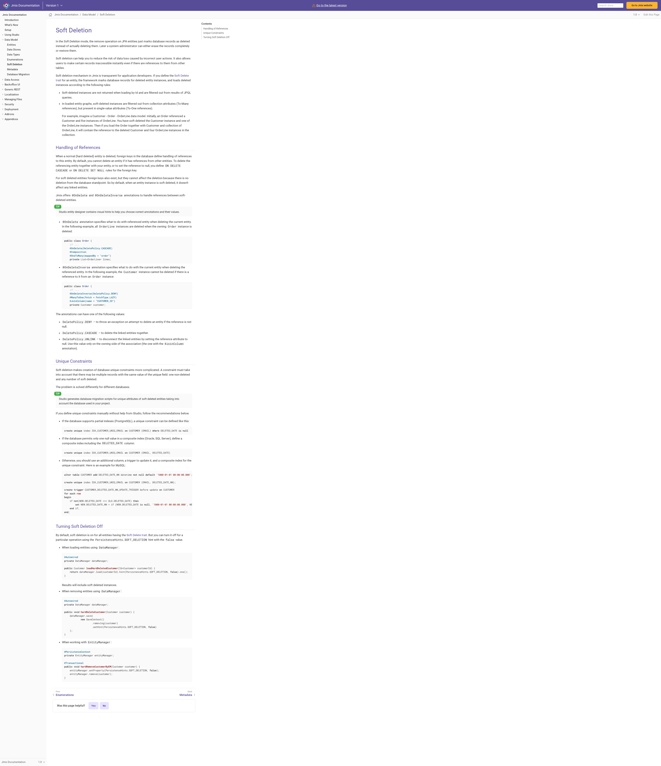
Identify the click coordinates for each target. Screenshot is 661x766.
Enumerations (15, 59)
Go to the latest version (331, 5)
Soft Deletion (14, 64)
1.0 (635, 14)
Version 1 (52, 5)
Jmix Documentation (25, 5)
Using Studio (12, 34)
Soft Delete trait (137, 535)
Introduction (12, 20)
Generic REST (12, 89)
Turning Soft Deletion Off (216, 37)
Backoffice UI (12, 84)
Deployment (11, 109)
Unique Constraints (213, 33)
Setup (8, 30)
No (104, 705)
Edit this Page (651, 14)
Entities (11, 44)
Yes (93, 705)
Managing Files (13, 99)
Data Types (13, 54)
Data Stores (14, 49)
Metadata (12, 69)
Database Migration (18, 74)
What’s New (11, 25)
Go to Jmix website (642, 5)
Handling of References (215, 28)
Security (9, 104)
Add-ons (9, 114)
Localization (12, 94)
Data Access (12, 79)
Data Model (11, 39)
